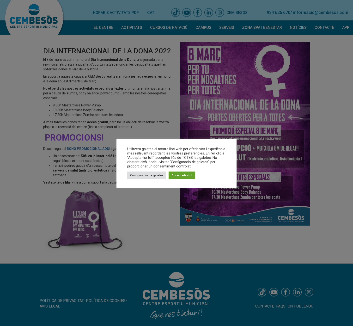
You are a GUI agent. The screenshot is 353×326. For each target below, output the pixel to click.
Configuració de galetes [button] (146, 175)
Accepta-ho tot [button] (181, 175)
